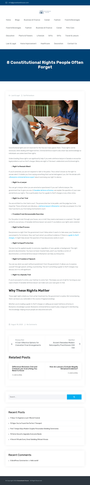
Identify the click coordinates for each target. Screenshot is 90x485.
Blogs (17, 20)
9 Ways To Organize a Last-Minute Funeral (25, 418)
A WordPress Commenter (19, 461)
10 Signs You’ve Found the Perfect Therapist (26, 423)
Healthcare (45, 44)
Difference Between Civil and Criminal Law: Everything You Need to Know (24, 369)
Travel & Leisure (71, 36)
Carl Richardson (28, 95)
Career (47, 20)
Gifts (50, 36)
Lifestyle (40, 36)
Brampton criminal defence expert (22, 177)
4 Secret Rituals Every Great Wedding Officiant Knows (29, 439)
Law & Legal (11, 44)
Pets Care (70, 28)
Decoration (58, 44)
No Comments (31, 324)
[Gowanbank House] (45, 12)
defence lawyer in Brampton (49, 206)
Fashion (57, 20)
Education (10, 36)
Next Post (72, 340)
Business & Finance (32, 20)
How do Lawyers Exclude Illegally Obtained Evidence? (64, 368)
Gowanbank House (23, 480)
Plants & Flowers (25, 36)
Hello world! (34, 461)
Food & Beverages (72, 20)
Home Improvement (28, 44)
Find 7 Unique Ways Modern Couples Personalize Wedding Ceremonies (34, 429)
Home (8, 20)
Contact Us (72, 44)
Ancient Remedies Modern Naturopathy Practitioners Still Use (62, 345)
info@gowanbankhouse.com (18, 3)
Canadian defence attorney (43, 190)
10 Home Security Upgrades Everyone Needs (26, 434)
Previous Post (19, 340)
